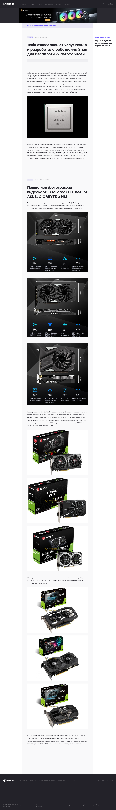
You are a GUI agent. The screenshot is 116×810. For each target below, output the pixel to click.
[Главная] (28, 26)
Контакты (71, 780)
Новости (23, 4)
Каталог (67, 4)
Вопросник (49, 4)
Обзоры (31, 4)
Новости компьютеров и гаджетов (44, 26)
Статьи (39, 4)
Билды (58, 4)
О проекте (23, 780)
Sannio (37, 37)
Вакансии (61, 780)
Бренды (33, 780)
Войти (110, 4)
